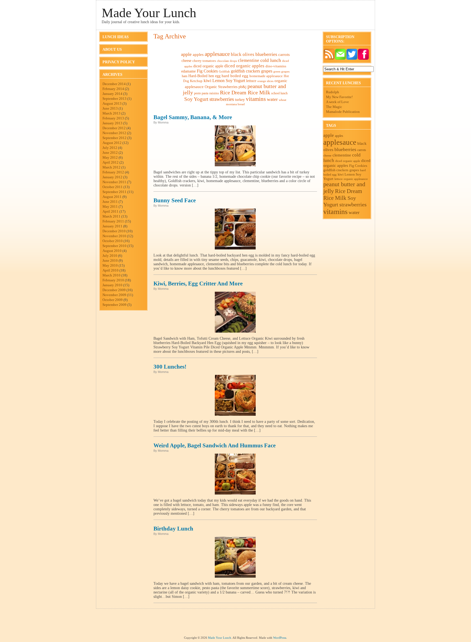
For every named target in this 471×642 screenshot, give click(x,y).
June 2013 (110, 108)
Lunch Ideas (115, 37)
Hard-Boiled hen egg (204, 76)
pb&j (242, 87)
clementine (248, 60)
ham (184, 76)
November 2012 (114, 133)
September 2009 (114, 305)
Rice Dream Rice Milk (245, 92)
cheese (186, 60)
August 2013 (112, 103)
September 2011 (114, 192)
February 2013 (113, 118)
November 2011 (114, 182)
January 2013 (112, 123)
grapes (266, 71)
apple (186, 54)
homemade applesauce (266, 76)
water (272, 99)
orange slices (265, 81)
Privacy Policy (118, 62)
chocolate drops (227, 60)
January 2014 (112, 94)
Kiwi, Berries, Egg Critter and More (198, 283)
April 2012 (110, 162)
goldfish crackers (245, 71)
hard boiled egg (235, 76)
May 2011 (110, 206)
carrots (284, 54)
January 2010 (112, 285)
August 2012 (112, 143)
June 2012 (110, 152)
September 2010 (114, 246)
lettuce (251, 81)
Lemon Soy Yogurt (228, 80)
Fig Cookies (207, 71)
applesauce (217, 54)
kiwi (207, 80)
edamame (188, 71)
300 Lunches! (169, 366)
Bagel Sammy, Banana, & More (192, 117)
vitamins (256, 99)
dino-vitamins (275, 66)
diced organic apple (208, 66)
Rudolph (332, 92)
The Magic (334, 107)
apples (198, 54)
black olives (242, 54)
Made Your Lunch (149, 12)
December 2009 (114, 290)
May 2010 (110, 265)
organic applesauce (356, 178)
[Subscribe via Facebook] (363, 59)
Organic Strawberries (221, 87)
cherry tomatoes (204, 61)
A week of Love (337, 102)
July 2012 (109, 148)
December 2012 (114, 128)
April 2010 (110, 270)
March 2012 (111, 167)
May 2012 (110, 157)
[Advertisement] (235, 623)
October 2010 (112, 241)
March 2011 (111, 216)
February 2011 (113, 221)
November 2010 (114, 236)
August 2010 (112, 251)
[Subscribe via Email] (340, 59)
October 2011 (112, 187)
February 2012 (113, 172)
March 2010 (111, 275)
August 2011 (112, 197)
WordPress (279, 637)
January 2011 (112, 226)
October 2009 (112, 300)
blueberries (266, 54)
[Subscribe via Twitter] (352, 59)
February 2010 (113, 280)
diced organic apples (244, 65)
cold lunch (270, 60)
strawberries (221, 99)
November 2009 (114, 295)
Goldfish (224, 71)
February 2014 (113, 89)
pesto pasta (201, 93)
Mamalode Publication (343, 112)
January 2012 (112, 177)
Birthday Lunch (173, 528)
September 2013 (114, 99)
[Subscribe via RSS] (329, 59)
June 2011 (110, 202)
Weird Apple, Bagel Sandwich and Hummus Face (214, 445)
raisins (214, 93)
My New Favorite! (339, 97)
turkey (240, 100)
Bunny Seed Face (174, 200)
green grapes (281, 71)
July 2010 (109, 256)
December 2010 (114, 231)
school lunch (279, 93)
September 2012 (114, 138)
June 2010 (110, 260)
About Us (112, 49)
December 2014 (114, 84)
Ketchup (196, 81)
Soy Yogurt (196, 99)
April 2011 (110, 211)
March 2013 (111, 113)
